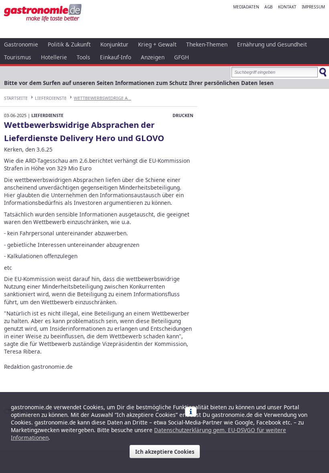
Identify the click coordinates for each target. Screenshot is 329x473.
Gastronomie (21, 44)
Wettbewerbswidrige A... (102, 98)
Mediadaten (246, 7)
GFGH (181, 57)
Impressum (313, 7)
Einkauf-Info (115, 57)
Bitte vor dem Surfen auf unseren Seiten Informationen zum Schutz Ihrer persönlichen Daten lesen (139, 83)
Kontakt (287, 7)
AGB (268, 7)
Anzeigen (152, 57)
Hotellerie (54, 57)
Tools (83, 57)
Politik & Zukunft (69, 44)
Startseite (16, 98)
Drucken (183, 115)
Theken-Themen (206, 44)
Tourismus (17, 57)
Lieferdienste (51, 98)
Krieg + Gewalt (157, 44)
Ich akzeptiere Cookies (164, 451)
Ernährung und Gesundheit (272, 44)
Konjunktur (114, 44)
